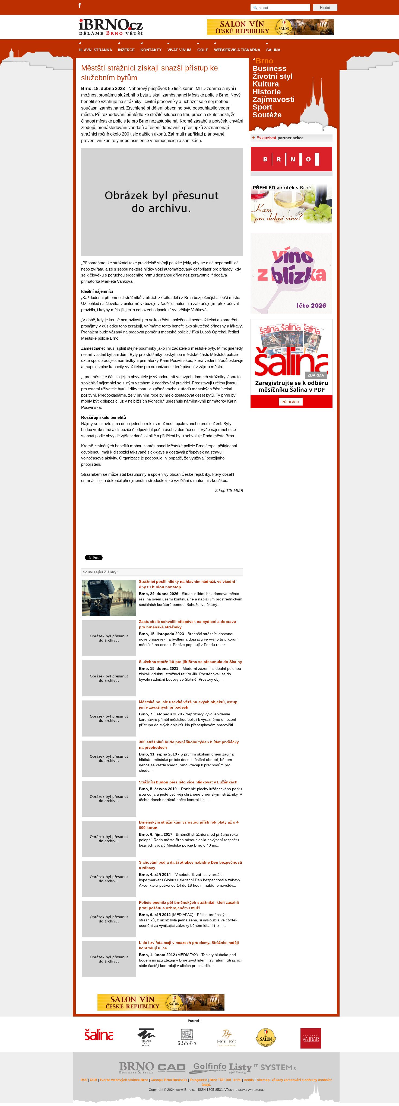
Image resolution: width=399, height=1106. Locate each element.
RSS (84, 1080)
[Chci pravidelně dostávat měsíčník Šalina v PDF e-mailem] (291, 363)
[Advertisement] (161, 533)
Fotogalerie (198, 1080)
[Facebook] (80, 5)
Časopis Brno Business (169, 1080)
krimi (237, 1080)
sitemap (263, 1080)
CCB (93, 1080)
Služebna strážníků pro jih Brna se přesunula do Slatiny (190, 662)
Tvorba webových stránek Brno (124, 1080)
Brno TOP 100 (220, 1080)
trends (249, 1080)
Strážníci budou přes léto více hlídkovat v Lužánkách (188, 782)
